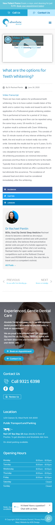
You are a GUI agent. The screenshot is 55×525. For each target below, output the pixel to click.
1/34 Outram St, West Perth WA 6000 (20, 418)
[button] (50, 22)
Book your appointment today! (30, 6)
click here (44, 437)
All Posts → (10, 265)
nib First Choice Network (27, 336)
